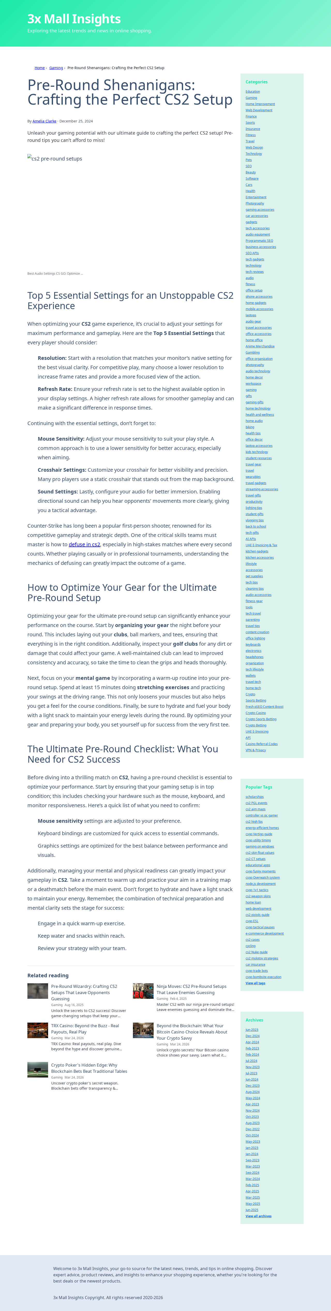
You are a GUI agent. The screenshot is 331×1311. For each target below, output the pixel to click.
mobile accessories (259, 309)
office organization (259, 358)
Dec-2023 (253, 1085)
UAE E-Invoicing (257, 731)
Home (40, 67)
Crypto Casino (256, 713)
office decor (254, 439)
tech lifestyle (255, 669)
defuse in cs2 (84, 544)
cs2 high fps (254, 821)
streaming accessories (262, 489)
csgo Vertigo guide (259, 834)
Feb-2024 (252, 1054)
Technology (254, 153)
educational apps (258, 865)
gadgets (251, 222)
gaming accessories (260, 209)
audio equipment (258, 234)
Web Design (254, 147)
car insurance (255, 964)
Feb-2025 (252, 1185)
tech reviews (255, 272)
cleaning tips (255, 588)
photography (255, 365)
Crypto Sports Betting (261, 719)
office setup (254, 290)
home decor (254, 377)
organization (255, 663)
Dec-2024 (253, 1036)
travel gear (253, 464)
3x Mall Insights (74, 18)
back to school (256, 526)
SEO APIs (252, 253)
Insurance (253, 129)
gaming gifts (255, 402)
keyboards (253, 644)
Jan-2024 (252, 1154)
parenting (253, 619)
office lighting (255, 638)
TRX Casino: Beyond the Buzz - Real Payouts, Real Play (85, 1029)
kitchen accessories (260, 557)
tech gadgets (255, 259)
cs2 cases (253, 939)
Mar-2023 (253, 1166)
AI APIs (251, 539)
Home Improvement (260, 104)
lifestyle (251, 564)
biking (250, 427)
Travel (250, 141)
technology (253, 265)
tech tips (252, 582)
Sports (250, 122)
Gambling (253, 352)
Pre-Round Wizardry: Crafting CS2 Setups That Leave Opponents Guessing (84, 993)
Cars (249, 185)
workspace (253, 383)
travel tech (253, 682)
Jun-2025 (252, 1210)
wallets (251, 675)
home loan (253, 902)
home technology (258, 408)
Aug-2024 (253, 1092)
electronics (253, 651)
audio (250, 278)
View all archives (259, 1216)
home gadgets (256, 303)
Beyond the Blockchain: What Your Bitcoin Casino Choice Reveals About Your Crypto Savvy (192, 1032)
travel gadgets (256, 483)
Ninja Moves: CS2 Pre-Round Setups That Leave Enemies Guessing (192, 989)
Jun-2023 (252, 1030)
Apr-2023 (252, 1104)
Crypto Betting (256, 725)
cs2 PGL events (256, 803)
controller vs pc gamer (262, 815)
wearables (253, 477)
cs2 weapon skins (258, 896)
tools (249, 607)
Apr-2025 (252, 1191)
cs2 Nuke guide (257, 952)
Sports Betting (256, 700)
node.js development (261, 884)
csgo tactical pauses (260, 927)
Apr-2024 (252, 1042)
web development (258, 908)
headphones (255, 657)
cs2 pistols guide (257, 915)
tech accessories (258, 228)
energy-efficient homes (262, 828)
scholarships (255, 797)
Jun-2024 (252, 1079)
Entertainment (256, 197)
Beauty (251, 172)
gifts (249, 396)
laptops (251, 315)
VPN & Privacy (256, 750)
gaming (251, 390)
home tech (253, 688)
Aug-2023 (253, 1123)
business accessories (261, 247)
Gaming (56, 67)
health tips (253, 433)
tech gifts (252, 532)
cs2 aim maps (256, 809)
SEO (249, 166)
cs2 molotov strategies (262, 958)
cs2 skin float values (260, 852)
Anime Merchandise (260, 346)
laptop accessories (259, 445)
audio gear (253, 321)
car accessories (257, 216)
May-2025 (253, 1203)
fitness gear (254, 601)
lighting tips (254, 508)
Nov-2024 (253, 1110)
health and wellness (260, 414)
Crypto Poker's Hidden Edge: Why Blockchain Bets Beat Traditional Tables (89, 1068)
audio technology (258, 371)
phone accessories (259, 296)
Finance (251, 116)
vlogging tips (255, 520)
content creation (257, 632)
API (248, 737)
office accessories (259, 334)
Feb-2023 (252, 1048)
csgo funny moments (261, 871)
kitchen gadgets (257, 551)
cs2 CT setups (256, 859)
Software (252, 178)
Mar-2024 (253, 1179)
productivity (254, 501)
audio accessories (259, 595)
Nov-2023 (253, 1067)
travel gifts (253, 495)
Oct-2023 (252, 1117)
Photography (255, 203)
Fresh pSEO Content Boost (264, 706)
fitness (250, 284)
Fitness (251, 135)
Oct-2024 (252, 1135)
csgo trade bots (257, 970)
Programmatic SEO (259, 240)
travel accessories (259, 327)
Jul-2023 (251, 1073)
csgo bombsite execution (263, 977)
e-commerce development (265, 933)
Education (253, 91)
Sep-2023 (252, 1160)
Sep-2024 (252, 1172)
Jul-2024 (251, 1061)
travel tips (253, 626)
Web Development (259, 110)
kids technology (257, 452)
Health (250, 191)
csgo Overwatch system (263, 877)
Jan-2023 (252, 1148)
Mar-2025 (253, 1197)
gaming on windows (260, 846)
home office (254, 340)
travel (250, 470)
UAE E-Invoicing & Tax (261, 545)
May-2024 (253, 1098)
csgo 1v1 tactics (257, 890)
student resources (259, 458)
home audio (254, 421)
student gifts (255, 514)
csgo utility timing (258, 840)
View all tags (255, 983)
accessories (254, 570)
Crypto (250, 694)
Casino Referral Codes (262, 744)
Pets (249, 160)
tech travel (253, 613)
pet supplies (254, 576)
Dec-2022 (253, 1129)
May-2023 (253, 1141)
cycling (250, 946)
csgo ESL (252, 921)
